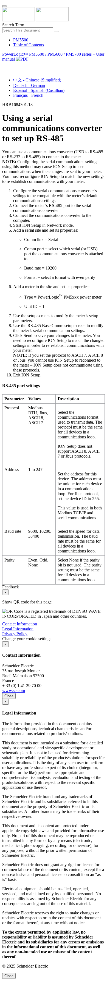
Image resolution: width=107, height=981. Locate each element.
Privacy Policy (14, 633)
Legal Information (17, 628)
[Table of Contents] (4, 65)
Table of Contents (28, 44)
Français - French (28, 95)
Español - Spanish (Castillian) (38, 90)
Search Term (13, 24)
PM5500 (20, 40)
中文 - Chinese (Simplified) (37, 80)
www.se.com (13, 690)
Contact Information (19, 624)
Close (8, 696)
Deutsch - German (29, 85)
